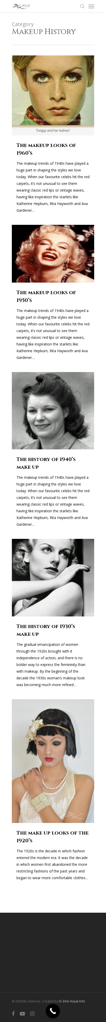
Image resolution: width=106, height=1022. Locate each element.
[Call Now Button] (53, 1011)
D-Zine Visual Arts (72, 1001)
